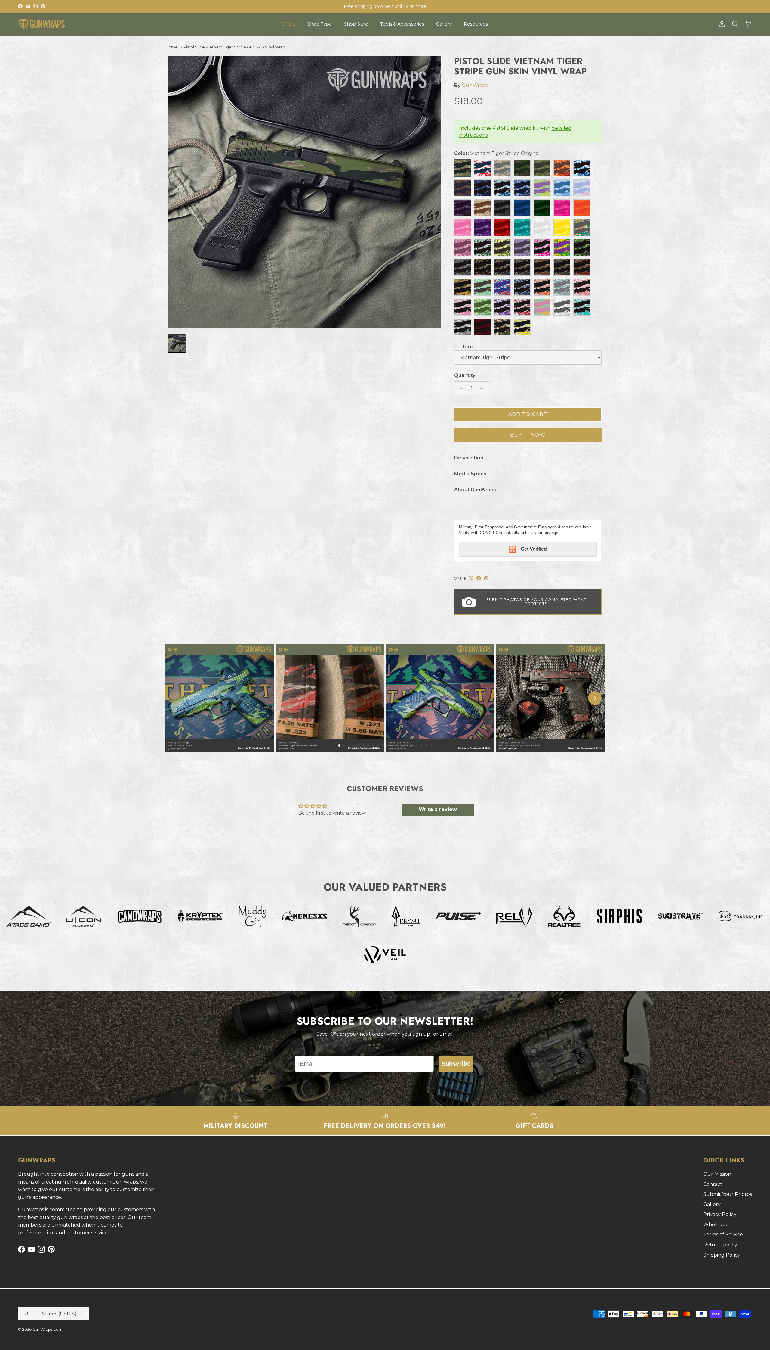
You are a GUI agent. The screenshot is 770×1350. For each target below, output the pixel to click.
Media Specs (470, 474)
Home (171, 47)
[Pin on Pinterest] (486, 578)
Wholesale (716, 1224)
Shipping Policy (721, 1255)
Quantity (464, 375)
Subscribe (456, 1063)
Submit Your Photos (727, 1194)
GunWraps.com (47, 1329)
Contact (712, 1184)
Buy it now (527, 435)
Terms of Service (723, 1234)
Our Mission (717, 1174)
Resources (476, 24)
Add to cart (527, 414)
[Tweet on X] (471, 578)
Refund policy (720, 1245)
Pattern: (464, 347)
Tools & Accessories (402, 24)
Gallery (444, 24)
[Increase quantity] (483, 388)
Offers (288, 24)
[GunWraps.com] (41, 24)
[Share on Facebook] (478, 578)
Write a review (438, 809)
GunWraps (475, 85)
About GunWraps (475, 490)
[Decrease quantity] (459, 388)
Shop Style (356, 24)
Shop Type (319, 24)
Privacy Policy (719, 1214)
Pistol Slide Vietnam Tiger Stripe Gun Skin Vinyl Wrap (234, 47)
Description (468, 458)
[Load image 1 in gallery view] (304, 192)
